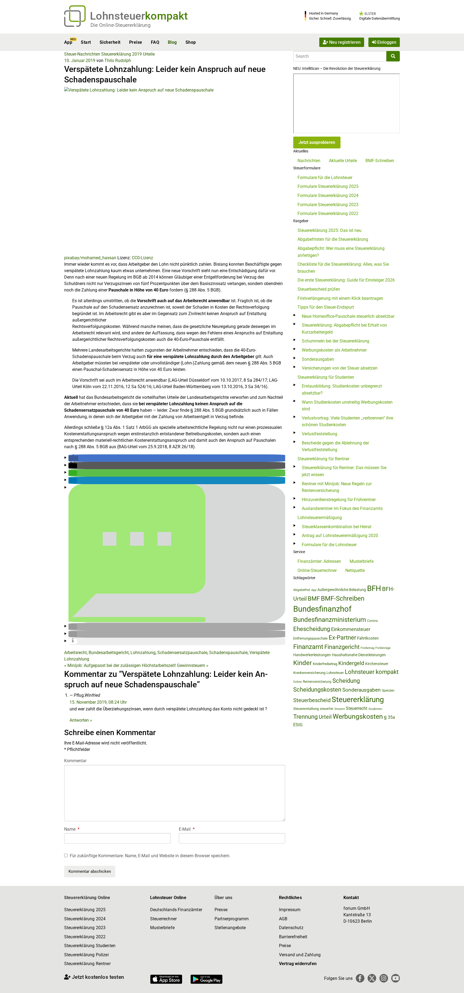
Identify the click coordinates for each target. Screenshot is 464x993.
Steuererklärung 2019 (121, 54)
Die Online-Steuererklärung (120, 25)
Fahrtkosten (368, 638)
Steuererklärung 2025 (85, 909)
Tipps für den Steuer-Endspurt (326, 307)
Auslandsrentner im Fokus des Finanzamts (342, 508)
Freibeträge (383, 648)
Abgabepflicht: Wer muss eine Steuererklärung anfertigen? (341, 252)
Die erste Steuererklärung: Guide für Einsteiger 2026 (346, 280)
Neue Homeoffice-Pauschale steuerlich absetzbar (348, 316)
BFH (374, 588)
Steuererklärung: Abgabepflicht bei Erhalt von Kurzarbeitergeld (344, 329)
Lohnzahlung (142, 652)
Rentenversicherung (317, 682)
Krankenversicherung (309, 673)
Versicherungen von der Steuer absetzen (340, 368)
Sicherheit (110, 42)
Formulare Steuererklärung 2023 (328, 204)
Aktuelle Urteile (343, 160)
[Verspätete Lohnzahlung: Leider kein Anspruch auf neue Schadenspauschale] (174, 170)
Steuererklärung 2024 (85, 918)
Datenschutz (291, 927)
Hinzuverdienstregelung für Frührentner (339, 499)
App (68, 42)
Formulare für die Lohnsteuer (325, 177)
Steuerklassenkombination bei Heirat (336, 526)
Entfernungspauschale (310, 638)
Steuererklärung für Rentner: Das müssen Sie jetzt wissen (344, 471)
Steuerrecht (356, 708)
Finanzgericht (342, 647)
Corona (372, 621)
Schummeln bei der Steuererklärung (335, 341)
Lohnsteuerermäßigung (320, 517)
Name (71, 829)
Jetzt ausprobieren (317, 142)
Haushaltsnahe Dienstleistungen (359, 655)
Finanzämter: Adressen (319, 561)
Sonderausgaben (318, 359)
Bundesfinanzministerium (329, 619)
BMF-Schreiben (379, 160)
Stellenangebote (230, 927)
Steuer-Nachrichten (82, 54)
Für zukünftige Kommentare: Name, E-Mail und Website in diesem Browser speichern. (150, 855)
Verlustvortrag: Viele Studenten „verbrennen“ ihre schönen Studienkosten (347, 421)
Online (297, 682)
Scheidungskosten (317, 689)
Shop (191, 42)
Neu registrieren (344, 42)
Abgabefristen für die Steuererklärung (333, 239)
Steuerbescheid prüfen (319, 289)
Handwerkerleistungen (312, 655)
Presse (221, 909)
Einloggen (386, 42)
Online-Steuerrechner (317, 570)
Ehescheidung (311, 629)
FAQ (155, 42)
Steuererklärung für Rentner (323, 458)
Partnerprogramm (232, 918)
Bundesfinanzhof (322, 609)
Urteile (149, 54)
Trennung (305, 716)
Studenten (375, 709)
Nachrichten (309, 160)
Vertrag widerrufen (298, 963)
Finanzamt (308, 647)
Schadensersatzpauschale (182, 652)
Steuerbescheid (312, 700)
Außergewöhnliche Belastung (341, 589)
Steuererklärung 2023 (85, 927)
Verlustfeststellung (319, 433)
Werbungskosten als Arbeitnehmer (334, 350)
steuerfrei (326, 709)
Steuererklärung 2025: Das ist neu (329, 230)
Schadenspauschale (228, 652)
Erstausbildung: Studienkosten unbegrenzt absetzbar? (342, 390)
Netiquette (355, 570)
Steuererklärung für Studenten (326, 377)
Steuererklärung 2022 (85, 936)
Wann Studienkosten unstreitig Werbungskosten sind (347, 406)
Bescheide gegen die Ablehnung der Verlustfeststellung (335, 446)
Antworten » (81, 720)
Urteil (325, 717)
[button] (73, 458)
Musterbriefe (362, 561)
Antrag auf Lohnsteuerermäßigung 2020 (340, 535)
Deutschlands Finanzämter (176, 909)
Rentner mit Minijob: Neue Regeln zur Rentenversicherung (337, 487)
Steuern (339, 709)
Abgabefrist (301, 590)
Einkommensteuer (350, 629)
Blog (172, 42)
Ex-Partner (342, 637)
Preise (135, 42)
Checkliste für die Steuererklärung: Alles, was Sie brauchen (343, 268)
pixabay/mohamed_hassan (90, 257)
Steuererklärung (358, 699)
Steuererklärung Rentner (87, 963)
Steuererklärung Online (87, 897)
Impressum (289, 909)
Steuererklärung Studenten (89, 945)
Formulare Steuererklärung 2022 (328, 213)
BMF (314, 598)
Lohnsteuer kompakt (371, 672)
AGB (283, 918)
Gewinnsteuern (192, 665)
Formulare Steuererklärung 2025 (328, 186)
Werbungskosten (358, 716)
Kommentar (75, 760)
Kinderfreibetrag (325, 664)
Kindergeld (351, 663)
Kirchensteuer (376, 664)
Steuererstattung (306, 709)
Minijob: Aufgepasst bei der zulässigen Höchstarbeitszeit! (120, 665)
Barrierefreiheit (293, 936)
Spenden (388, 690)
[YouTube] (395, 978)
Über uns (223, 897)
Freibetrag (367, 648)
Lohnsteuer (335, 673)
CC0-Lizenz (142, 257)
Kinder (302, 663)
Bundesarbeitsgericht (109, 652)
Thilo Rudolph (117, 60)
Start (86, 42)
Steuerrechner (163, 918)
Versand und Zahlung (300, 954)
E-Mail (187, 829)
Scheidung (346, 680)
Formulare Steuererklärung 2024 (328, 195)
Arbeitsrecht (75, 652)
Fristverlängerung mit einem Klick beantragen (340, 298)
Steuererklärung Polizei (86, 954)
